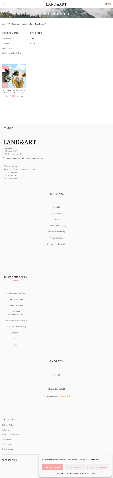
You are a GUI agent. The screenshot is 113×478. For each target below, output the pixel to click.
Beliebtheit (6, 38)
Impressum (91, 473)
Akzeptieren (52, 467)
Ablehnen (75, 467)
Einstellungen (98, 467)
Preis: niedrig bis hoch (11, 48)
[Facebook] (54, 375)
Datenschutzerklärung (77, 473)
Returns (5, 430)
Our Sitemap (7, 449)
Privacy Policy (8, 425)
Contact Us (7, 439)
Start (4, 24)
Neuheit (5, 43)
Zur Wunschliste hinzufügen (22, 67)
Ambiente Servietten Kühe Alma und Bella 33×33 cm (14, 91)
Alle (32, 38)
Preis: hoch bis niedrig (11, 53)
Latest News (7, 444)
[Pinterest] (59, 375)
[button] (5, 85)
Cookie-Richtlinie (62, 473)
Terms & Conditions (10, 434)
